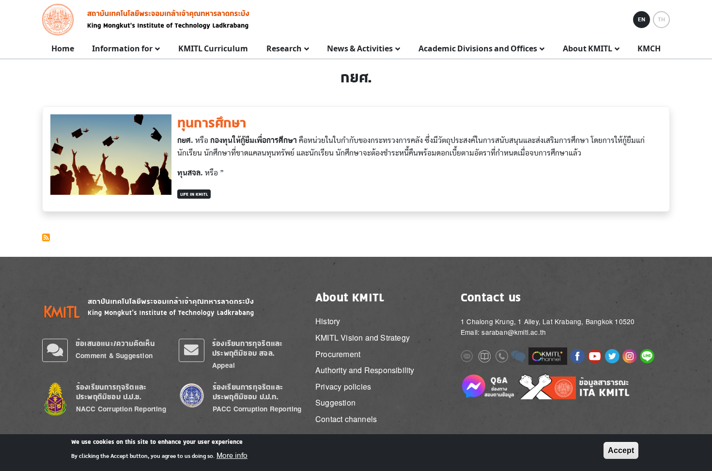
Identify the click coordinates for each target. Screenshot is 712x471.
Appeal (223, 365)
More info (232, 455)
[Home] (60, 19)
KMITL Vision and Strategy (362, 337)
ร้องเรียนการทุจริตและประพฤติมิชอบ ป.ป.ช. (111, 391)
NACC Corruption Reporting (121, 408)
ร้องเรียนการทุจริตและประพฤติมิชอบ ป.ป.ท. (248, 391)
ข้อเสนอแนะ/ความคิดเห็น (115, 343)
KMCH (649, 49)
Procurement (337, 354)
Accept (621, 450)
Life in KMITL (194, 194)
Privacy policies (343, 386)
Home (62, 49)
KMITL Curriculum (213, 49)
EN (641, 19)
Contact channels (346, 418)
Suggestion (335, 402)
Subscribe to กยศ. (46, 237)
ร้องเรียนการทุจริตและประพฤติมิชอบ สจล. (247, 348)
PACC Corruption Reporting (257, 408)
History (327, 321)
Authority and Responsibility (365, 370)
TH (661, 19)
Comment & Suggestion (114, 355)
